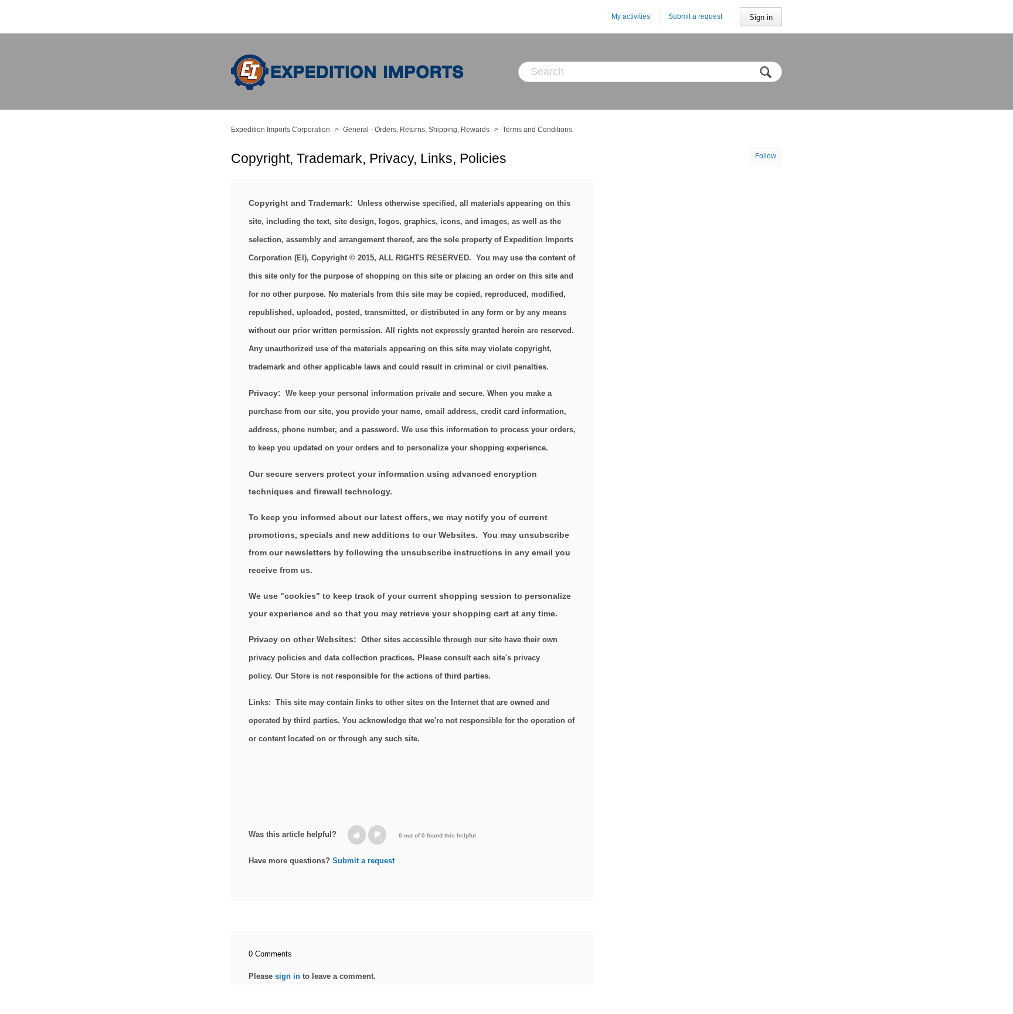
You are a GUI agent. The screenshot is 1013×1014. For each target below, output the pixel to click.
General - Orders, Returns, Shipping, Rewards (416, 130)
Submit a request (695, 16)
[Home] (348, 71)
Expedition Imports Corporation (280, 130)
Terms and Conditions (537, 130)
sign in (287, 976)
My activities (630, 16)
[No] (377, 835)
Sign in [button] (761, 17)
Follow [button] (765, 156)
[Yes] (357, 835)
